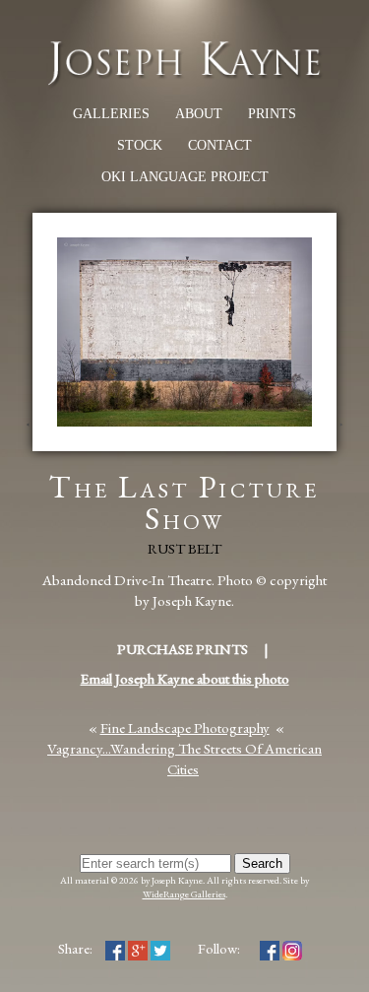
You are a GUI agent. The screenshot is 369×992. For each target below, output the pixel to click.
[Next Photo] (343, 440)
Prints (272, 113)
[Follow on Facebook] (269, 948)
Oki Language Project (185, 176)
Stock (139, 145)
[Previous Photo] (26, 440)
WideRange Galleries (184, 894)
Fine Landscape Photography (185, 727)
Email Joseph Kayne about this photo (185, 678)
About (198, 113)
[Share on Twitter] (160, 948)
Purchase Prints (182, 648)
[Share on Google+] (138, 948)
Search (262, 863)
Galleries (111, 113)
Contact (220, 145)
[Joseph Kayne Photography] (184, 82)
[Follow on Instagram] (292, 948)
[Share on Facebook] (115, 948)
